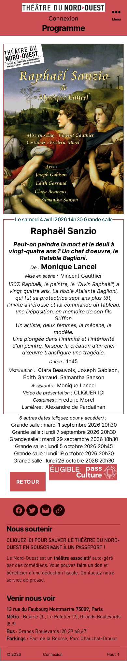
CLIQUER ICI (89, 392)
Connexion (63, 18)
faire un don (89, 565)
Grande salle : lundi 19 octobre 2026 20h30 (64, 453)
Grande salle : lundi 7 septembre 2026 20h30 (64, 432)
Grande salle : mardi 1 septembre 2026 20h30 (64, 424)
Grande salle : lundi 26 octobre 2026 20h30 (63, 460)
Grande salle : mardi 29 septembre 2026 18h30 (63, 439)
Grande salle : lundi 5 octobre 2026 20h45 (64, 446)
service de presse (25, 580)
